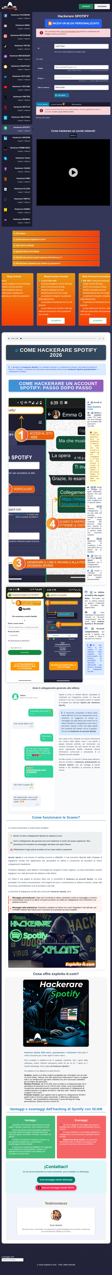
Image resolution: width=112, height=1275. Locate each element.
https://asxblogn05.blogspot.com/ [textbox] (65, 67)
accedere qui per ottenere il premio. (63, 112)
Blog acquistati (76, 104)
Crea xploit (61, 95)
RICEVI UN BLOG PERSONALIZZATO (76, 23)
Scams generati (43, 104)
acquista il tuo (85, 70)
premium (88, 80)
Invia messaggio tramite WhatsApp (56, 1180)
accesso (102, 6)
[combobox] (81, 67)
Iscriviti (86, 6)
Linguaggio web (8, 1257)
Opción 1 (73, 135)
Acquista (56, 321)
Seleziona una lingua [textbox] (9, 1260)
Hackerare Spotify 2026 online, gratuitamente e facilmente (50, 1053)
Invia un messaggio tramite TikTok (58, 1188)
